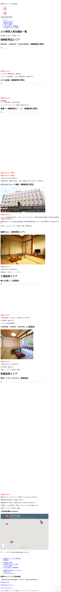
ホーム (5, 19)
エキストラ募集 (8, 24)
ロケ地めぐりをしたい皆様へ (11, 27)
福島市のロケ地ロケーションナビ (12, 570)
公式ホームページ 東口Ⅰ (8, 172)
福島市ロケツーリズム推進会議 (12, 558)
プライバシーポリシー (9, 573)
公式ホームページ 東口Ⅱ (8, 175)
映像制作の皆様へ (8, 23)
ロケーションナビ (8, 21)
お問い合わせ (7, 571)
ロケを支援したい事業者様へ (11, 26)
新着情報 (6, 560)
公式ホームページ (5, 71)
